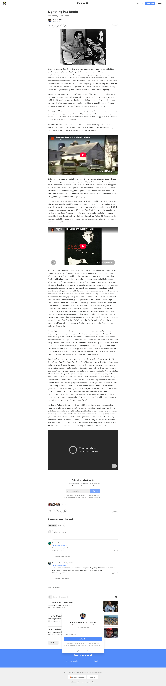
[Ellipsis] (117, 542)
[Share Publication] (142, 3)
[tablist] (56, 525)
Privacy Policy (97, 645)
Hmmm (54, 543)
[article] (83, 606)
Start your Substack (78, 677)
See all (52, 643)
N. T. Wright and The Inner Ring (61, 602)
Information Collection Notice (82, 645)
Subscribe (150, 3)
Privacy (82, 672)
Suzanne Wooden (58, 563)
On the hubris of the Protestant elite (60, 605)
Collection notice (96, 672)
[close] (101, 613)
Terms (88, 672)
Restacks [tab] (60, 525)
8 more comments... (54, 587)
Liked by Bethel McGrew (60, 545)
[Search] (138, 3)
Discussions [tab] (62, 597)
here (76, 342)
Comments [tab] (52, 525)
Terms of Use (92, 643)
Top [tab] (50, 597)
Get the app (92, 677)
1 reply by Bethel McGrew (62, 556)
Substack (73, 682)
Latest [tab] (55, 597)
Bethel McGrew (57, 19)
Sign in (160, 3)
